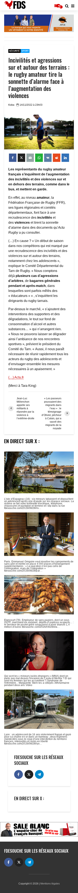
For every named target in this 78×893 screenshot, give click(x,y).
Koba (11, 104)
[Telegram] (39, 774)
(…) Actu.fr (16, 377)
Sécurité (14, 51)
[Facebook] (18, 774)
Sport (25, 51)
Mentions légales (50, 883)
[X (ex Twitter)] (29, 774)
